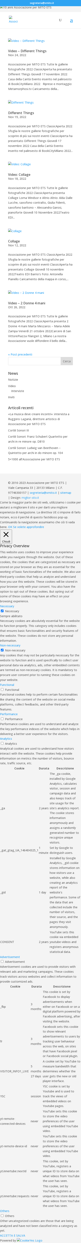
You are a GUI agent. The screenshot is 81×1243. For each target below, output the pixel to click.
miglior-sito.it (30, 498)
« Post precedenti (20, 354)
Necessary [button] (7, 606)
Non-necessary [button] (10, 645)
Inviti (11, 397)
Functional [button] (7, 685)
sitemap (65, 493)
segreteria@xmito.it (43, 493)
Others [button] (4, 1211)
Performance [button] (9, 714)
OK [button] (10, 527)
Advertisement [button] (10, 957)
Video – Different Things (27, 51)
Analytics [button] (6, 739)
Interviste (17, 391)
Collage (14, 241)
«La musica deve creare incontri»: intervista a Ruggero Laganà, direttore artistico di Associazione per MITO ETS (38, 419)
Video (12, 386)
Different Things (21, 113)
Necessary (12, 611)
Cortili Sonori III (18, 430)
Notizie (13, 380)
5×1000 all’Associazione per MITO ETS (34, 459)
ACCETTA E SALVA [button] (12, 1235)
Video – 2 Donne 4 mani (26, 303)
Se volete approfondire (28, 527)
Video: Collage (19, 174)
